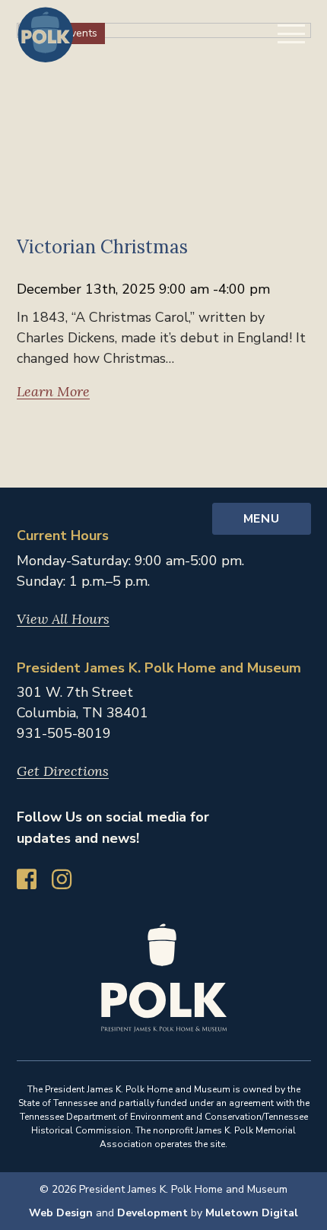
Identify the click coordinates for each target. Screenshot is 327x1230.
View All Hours (63, 619)
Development (152, 1213)
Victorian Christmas (102, 247)
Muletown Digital (251, 1213)
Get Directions (63, 771)
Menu (261, 518)
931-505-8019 (64, 733)
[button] (291, 33)
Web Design (61, 1213)
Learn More (53, 391)
